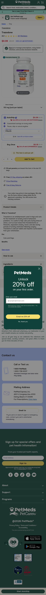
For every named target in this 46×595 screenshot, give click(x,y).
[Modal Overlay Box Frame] (23, 297)
